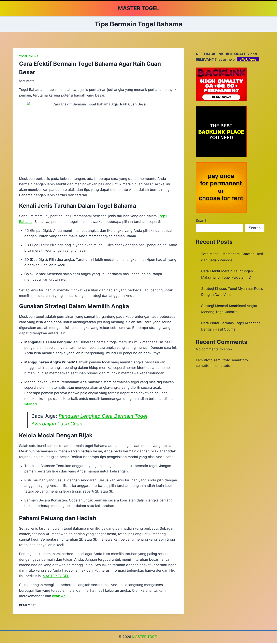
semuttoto (204, 360)
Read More (30, 605)
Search (201, 221)
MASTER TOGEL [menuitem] (56, 576)
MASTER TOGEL (145, 637)
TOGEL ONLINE (28, 56)
